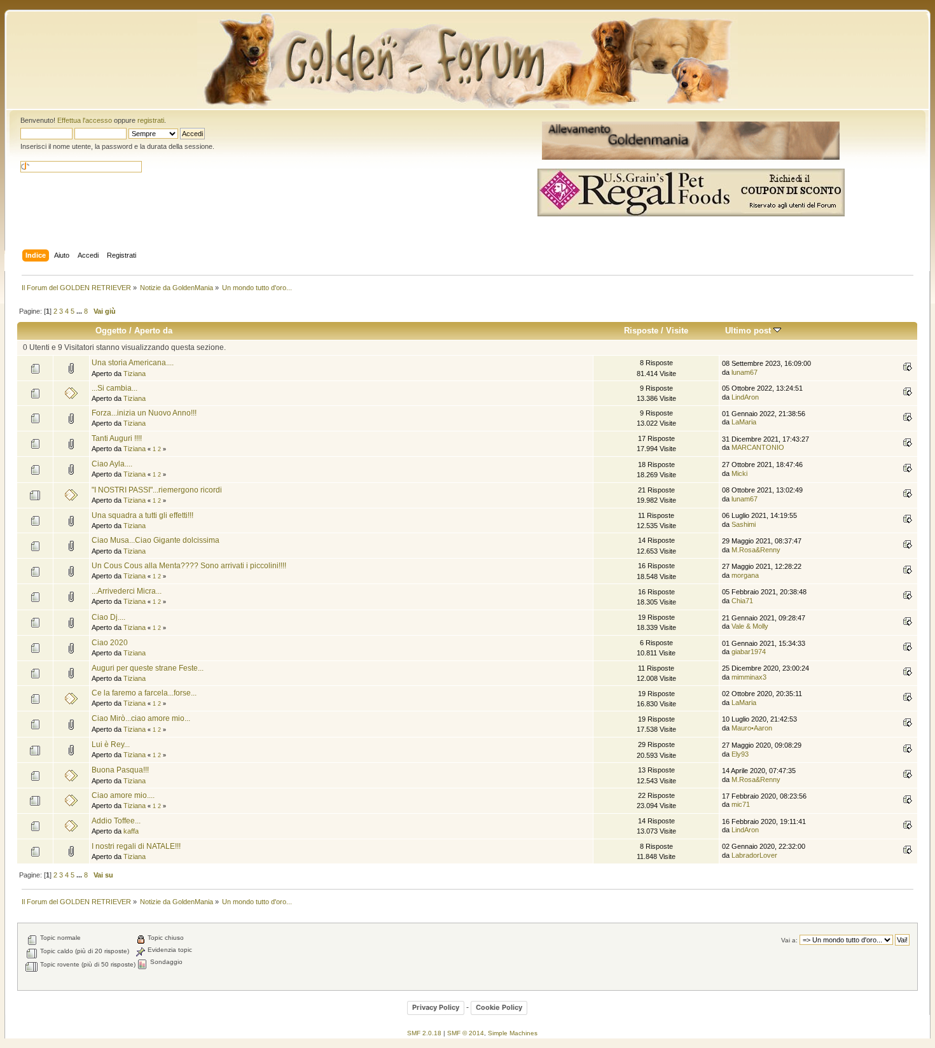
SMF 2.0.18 (424, 1033)
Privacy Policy (435, 1007)
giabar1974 (748, 651)
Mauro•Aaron (751, 728)
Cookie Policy (499, 1007)
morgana (745, 575)
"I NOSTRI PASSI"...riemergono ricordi (157, 490)
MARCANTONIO (757, 447)
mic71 (740, 804)
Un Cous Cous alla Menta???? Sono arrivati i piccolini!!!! (189, 565)
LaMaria (743, 422)
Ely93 (740, 754)
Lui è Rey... (111, 744)
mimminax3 (748, 677)
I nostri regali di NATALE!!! (136, 846)
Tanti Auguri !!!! (117, 438)
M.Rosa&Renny (755, 550)
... (80, 311)
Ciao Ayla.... (112, 463)
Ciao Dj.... (108, 617)
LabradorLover (754, 855)
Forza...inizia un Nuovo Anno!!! (144, 413)
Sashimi (743, 524)
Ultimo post (749, 330)
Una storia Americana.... (133, 362)
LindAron (745, 397)
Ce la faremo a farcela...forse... (144, 692)
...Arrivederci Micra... (127, 591)
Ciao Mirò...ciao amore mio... (141, 718)
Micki (739, 473)
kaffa (131, 831)
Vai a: (789, 940)
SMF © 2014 (465, 1033)
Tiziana (134, 373)
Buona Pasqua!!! (120, 769)
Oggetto (111, 330)
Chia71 (742, 600)
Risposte (641, 330)
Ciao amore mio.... (123, 795)
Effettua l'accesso (84, 120)
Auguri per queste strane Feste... (148, 668)
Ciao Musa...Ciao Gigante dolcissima (155, 540)
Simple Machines (512, 1033)
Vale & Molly (749, 626)
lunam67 (744, 372)
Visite (677, 330)
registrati (150, 120)
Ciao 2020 (110, 642)
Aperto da (153, 330)
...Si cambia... (114, 388)
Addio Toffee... (116, 820)
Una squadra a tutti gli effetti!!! (142, 515)
